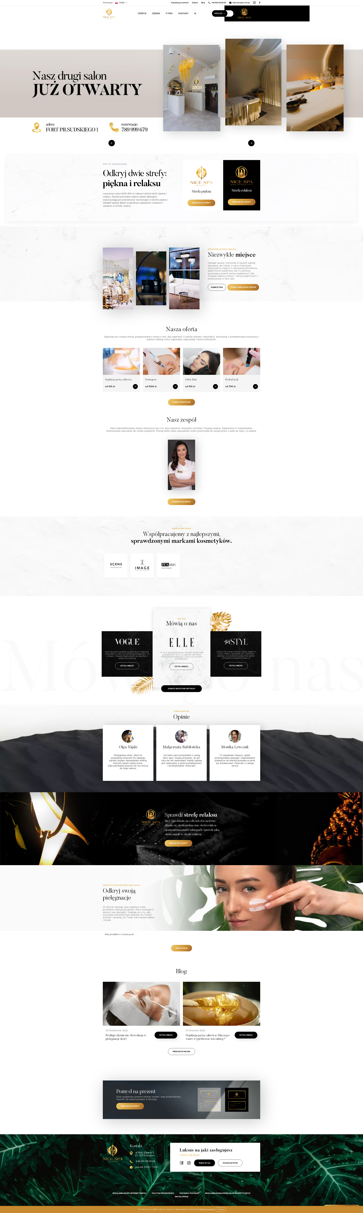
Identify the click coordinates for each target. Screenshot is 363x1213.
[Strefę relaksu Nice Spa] (151, 817)
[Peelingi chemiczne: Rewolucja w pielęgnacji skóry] (141, 1004)
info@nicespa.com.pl (241, 3)
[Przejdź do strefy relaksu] (249, 13)
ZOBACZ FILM (217, 287)
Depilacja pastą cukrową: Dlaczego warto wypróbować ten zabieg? (208, 1037)
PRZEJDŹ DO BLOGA (181, 1051)
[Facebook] (259, 3)
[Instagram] (254, 2)
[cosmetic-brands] (116, 565)
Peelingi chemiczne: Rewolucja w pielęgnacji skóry (126, 1037)
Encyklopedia (181, 1197)
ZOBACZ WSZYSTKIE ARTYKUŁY (181, 688)
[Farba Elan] (201, 361)
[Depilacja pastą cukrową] (121, 361)
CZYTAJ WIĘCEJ (127, 666)
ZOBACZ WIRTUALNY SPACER (243, 287)
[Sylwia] (181, 465)
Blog (203, 3)
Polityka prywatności (163, 1193)
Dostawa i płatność (189, 1193)
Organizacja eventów (180, 3)
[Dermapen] (161, 361)
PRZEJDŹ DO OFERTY (178, 843)
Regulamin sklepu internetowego (129, 1193)
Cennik (156, 13)
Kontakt (183, 13)
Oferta (142, 13)
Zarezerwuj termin (230, 1163)
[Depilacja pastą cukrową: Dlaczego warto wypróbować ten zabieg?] (221, 1004)
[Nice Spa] (109, 13)
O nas (169, 13)
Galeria (195, 3)
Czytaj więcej (166, 1035)
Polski (121, 3)
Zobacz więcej (181, 948)
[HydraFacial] (241, 361)
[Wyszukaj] (195, 13)
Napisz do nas (204, 1163)
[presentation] (111, 143)
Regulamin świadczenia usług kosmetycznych (227, 1193)
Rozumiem (220, 1209)
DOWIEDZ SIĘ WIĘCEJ (181, 502)
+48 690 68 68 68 (218, 3)
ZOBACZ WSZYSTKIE (181, 402)
